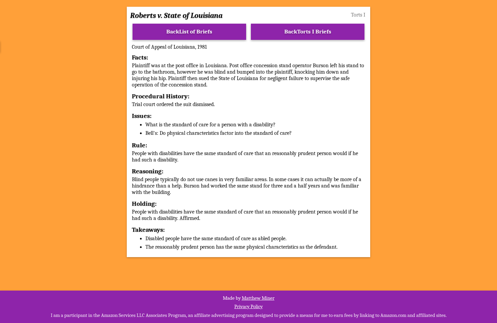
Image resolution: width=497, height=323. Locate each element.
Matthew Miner (258, 298)
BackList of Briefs (189, 31)
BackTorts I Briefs (307, 31)
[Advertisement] (60, 120)
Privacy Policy (248, 306)
